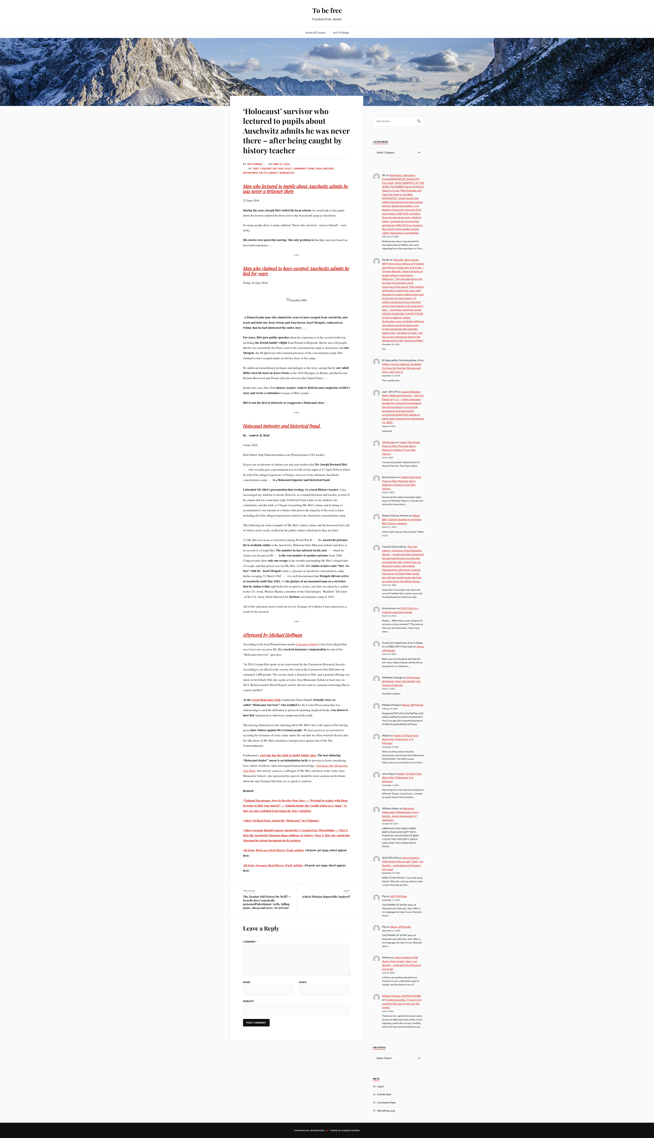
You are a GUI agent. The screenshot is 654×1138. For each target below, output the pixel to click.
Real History (325, 168)
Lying (311, 168)
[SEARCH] (419, 121)
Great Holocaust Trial (266, 699)
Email (303, 982)
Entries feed (384, 1094)
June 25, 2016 (281, 164)
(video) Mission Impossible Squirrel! (326, 896)
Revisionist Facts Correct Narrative (268, 172)
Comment (250, 941)
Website (248, 1001)
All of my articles (273, 850)
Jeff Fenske (254, 164)
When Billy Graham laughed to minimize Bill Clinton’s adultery (401, 519)
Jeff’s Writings (341, 32)
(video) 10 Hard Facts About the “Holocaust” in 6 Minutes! (281, 820)
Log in (380, 1086)
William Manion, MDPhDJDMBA (401, 995)
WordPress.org (386, 1110)
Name (246, 982)
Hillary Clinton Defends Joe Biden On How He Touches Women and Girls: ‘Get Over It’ (402, 367)
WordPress (317, 1130)
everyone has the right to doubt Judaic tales (288, 755)
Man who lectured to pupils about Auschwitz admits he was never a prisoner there (295, 188)
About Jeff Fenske (315, 32)
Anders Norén (351, 1130)
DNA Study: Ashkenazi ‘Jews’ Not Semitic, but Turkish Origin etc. (401, 681)
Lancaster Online (307, 644)
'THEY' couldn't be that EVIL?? (272, 168)
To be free (327, 10)
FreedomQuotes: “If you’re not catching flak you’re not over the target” (401, 1003)
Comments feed (386, 1102)
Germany (300, 168)
